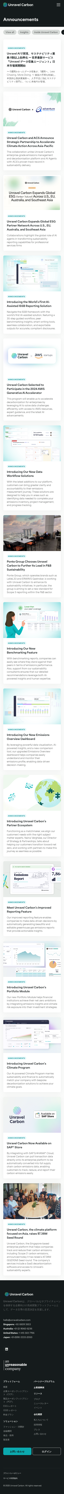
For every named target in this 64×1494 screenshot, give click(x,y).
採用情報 (38, 1424)
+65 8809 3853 (17, 1324)
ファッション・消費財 (13, 1426)
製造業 (6, 1439)
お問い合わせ (40, 1433)
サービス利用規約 (10, 1478)
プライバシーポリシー (12, 1473)
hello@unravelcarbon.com (17, 1320)
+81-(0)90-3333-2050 (17, 1337)
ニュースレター (41, 1403)
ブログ (37, 1399)
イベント (38, 1407)
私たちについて (41, 1419)
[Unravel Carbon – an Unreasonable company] (15, 1365)
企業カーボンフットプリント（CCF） (15, 1392)
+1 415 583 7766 (18, 1333)
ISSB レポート (10, 1410)
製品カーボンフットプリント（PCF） (15, 1400)
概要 (5, 1386)
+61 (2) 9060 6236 (17, 1328)
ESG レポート (10, 1406)
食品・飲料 (8, 1435)
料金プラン (8, 1414)
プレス (37, 1429)
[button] (58, 4)
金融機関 (7, 1431)
